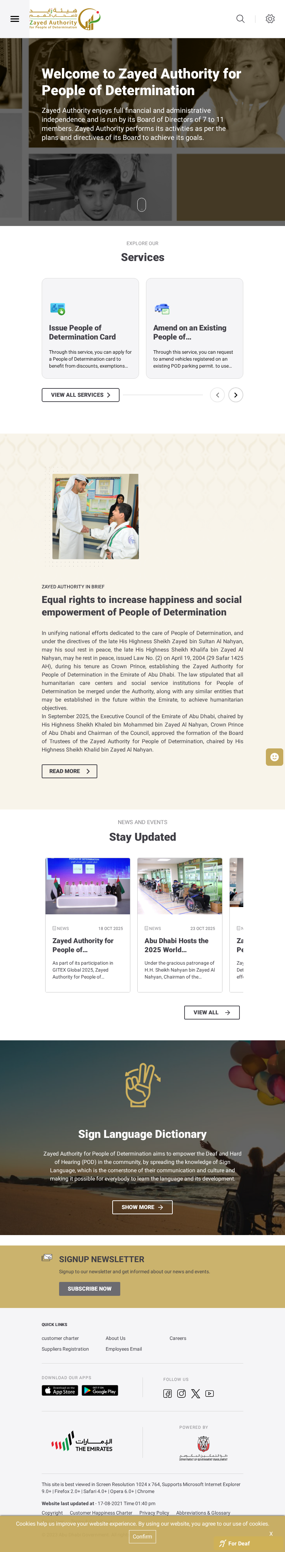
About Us (115, 1338)
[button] (274, 757)
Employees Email (124, 1349)
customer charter (60, 1338)
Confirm (142, 1536)
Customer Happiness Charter (101, 1513)
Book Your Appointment (84, 151)
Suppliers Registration (65, 1349)
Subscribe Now (90, 1289)
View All (206, 1012)
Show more (138, 1207)
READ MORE (64, 771)
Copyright (52, 1513)
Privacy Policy (154, 1513)
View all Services (77, 395)
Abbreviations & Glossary (203, 1513)
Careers (178, 1338)
